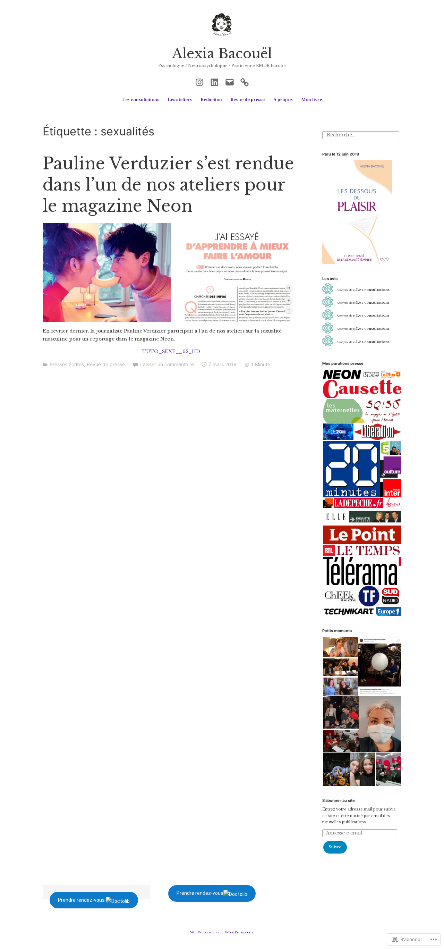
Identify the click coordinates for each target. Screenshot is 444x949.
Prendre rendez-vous (81, 900)
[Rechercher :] (360, 135)
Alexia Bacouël (222, 53)
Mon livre (311, 99)
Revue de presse (247, 99)
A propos (283, 99)
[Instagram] (199, 81)
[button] (171, 272)
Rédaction (211, 99)
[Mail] (230, 81)
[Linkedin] (214, 81)
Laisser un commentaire (167, 364)
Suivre (335, 847)
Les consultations (140, 99)
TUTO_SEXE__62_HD (171, 351)
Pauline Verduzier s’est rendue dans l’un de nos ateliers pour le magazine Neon (168, 184)
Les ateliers (180, 99)
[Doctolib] (244, 81)
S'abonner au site (338, 800)
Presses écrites (67, 364)
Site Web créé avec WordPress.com (221, 932)
